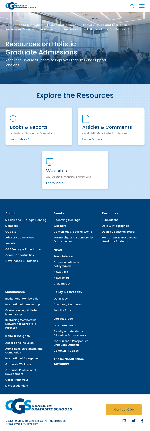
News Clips (61, 272)
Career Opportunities (19, 255)
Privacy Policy (30, 424)
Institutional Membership (21, 298)
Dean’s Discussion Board (118, 232)
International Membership (22, 304)
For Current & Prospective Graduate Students (119, 239)
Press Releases (64, 256)
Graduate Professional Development (20, 372)
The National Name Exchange (69, 361)
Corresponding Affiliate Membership (21, 312)
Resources (110, 213)
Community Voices (66, 351)
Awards (10, 243)
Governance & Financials (22, 261)
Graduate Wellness (18, 364)
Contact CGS (124, 409)
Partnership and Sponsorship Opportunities (73, 239)
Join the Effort (63, 310)
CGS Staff (12, 232)
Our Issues (61, 298)
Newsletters (62, 278)
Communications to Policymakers (67, 264)
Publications (110, 220)
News (58, 250)
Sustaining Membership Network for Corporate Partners (20, 324)
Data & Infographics (115, 226)
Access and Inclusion (62, 25)
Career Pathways (17, 380)
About (10, 213)
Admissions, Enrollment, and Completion (24, 350)
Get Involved (63, 319)
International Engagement (22, 358)
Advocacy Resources (68, 304)
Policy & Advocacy (68, 292)
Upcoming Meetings (67, 220)
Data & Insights (30, 25)
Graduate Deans (65, 325)
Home (9, 25)
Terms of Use (13, 424)
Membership (15, 292)
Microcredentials (16, 385)
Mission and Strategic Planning (25, 220)
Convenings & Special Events (73, 232)
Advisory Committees (19, 237)
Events (59, 213)
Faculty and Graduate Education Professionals (70, 333)
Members (11, 226)
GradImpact (62, 283)
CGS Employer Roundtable (23, 249)
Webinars (60, 226)
